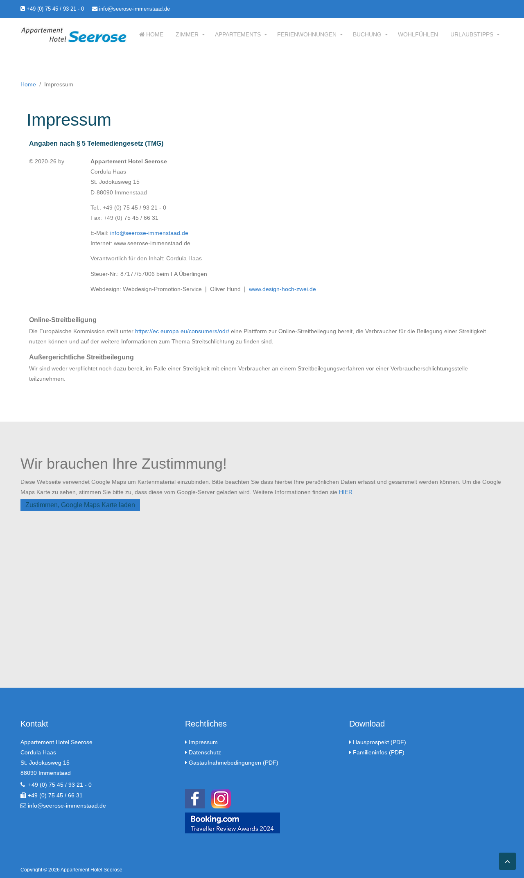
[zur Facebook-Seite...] (195, 797)
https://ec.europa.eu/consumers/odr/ (182, 331)
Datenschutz (205, 752)
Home (154, 34)
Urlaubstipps (471, 34)
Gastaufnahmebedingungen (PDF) (233, 762)
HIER (345, 492)
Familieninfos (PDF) (378, 752)
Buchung (367, 34)
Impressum (203, 742)
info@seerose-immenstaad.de (133, 9)
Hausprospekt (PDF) (379, 742)
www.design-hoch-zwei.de (282, 289)
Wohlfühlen (418, 34)
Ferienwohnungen (307, 34)
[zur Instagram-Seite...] (221, 797)
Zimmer (187, 34)
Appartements (238, 34)
